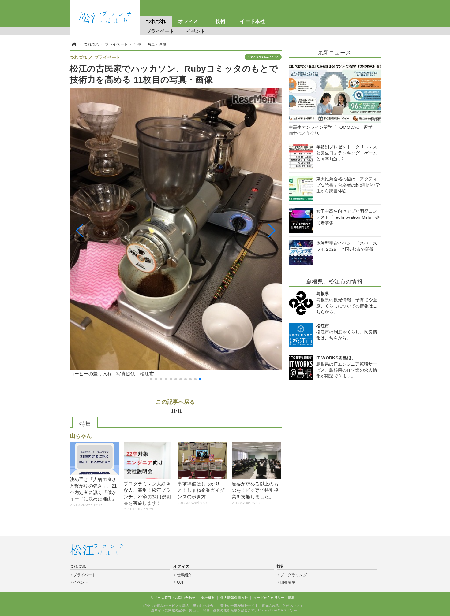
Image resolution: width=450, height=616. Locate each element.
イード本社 (252, 21)
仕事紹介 (184, 575)
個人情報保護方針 (234, 597)
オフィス (188, 21)
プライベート (160, 31)
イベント (195, 31)
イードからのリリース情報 (274, 597)
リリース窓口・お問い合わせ (173, 597)
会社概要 (208, 597)
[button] (101, 231)
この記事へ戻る (175, 406)
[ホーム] (74, 44)
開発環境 (287, 582)
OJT (180, 582)
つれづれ (156, 21)
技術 (221, 21)
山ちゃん (81, 436)
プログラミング (293, 575)
